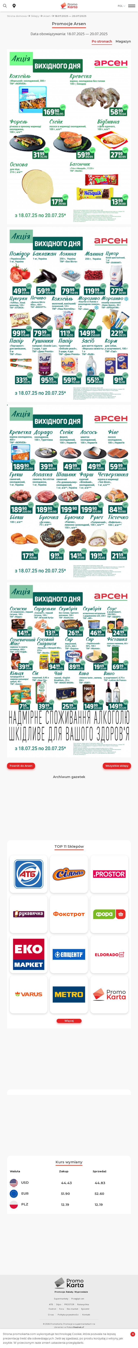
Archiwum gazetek (69, 777)
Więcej (69, 1020)
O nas (51, 1314)
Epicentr (85, 1308)
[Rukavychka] (28, 914)
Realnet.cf (78, 1327)
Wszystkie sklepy (116, 765)
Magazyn (123, 41)
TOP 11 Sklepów (69, 846)
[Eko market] (28, 954)
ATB (51, 1304)
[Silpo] (69, 874)
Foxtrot (52, 1308)
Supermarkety (61, 1298)
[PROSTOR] (109, 874)
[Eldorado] (109, 954)
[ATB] (28, 874)
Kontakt (86, 1314)
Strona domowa (17, 16)
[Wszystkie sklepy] (109, 995)
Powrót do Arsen (21, 765)
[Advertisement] (69, 810)
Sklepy (35, 16)
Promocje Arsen (69, 23)
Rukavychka (83, 1304)
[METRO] (69, 995)
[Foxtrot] (69, 914)
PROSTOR (69, 1304)
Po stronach (102, 41)
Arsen (46, 16)
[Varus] (28, 995)
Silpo (58, 1304)
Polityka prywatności (68, 1314)
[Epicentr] (69, 954)
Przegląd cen (77, 1298)
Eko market (72, 1308)
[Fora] (109, 914)
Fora (61, 1308)
